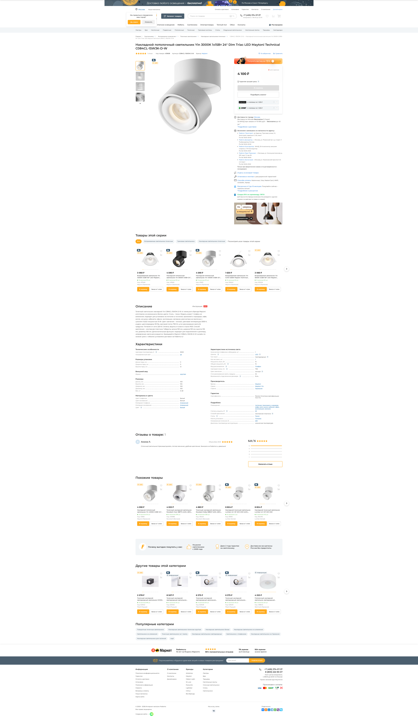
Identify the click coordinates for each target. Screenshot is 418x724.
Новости (139, 688)
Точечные (191, 30)
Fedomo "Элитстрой (246, 133)
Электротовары (207, 25)
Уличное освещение (165, 25)
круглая (183, 374)
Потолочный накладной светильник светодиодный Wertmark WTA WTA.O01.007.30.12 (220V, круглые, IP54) (267, 599)
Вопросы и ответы (142, 691)
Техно (257, 416)
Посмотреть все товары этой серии (244, 241)
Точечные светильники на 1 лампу (174, 634)
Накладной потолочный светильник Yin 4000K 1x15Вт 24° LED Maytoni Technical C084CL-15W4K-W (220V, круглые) (208, 277)
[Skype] (281, 709)
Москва (257, 117)
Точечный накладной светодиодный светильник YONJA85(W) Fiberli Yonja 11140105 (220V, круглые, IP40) (237, 599)
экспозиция (259, 409)
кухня (266, 407)
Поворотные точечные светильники (150, 629)
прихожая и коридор (270, 405)
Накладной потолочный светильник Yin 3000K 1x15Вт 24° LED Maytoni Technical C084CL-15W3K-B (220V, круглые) (178, 277)
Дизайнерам (277, 9)
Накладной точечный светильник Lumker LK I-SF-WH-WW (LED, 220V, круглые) (237, 511)
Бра (146, 30)
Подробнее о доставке (246, 127)
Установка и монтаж (245, 177)
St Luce (188, 682)
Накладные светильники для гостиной (151, 638)
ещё (172, 638)
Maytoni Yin (259, 386)
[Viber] (278, 709)
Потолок (258, 418)
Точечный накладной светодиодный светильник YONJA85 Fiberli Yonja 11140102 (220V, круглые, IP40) (207, 599)
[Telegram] (272, 709)
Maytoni (189, 676)
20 (256, 411)
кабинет (271, 407)
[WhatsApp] (275, 709)
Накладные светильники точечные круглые (184, 629)
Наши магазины (141, 694)
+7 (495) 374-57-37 (252, 15)
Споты (217, 30)
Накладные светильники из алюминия (248, 629)
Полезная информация (144, 685)
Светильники (208, 691)
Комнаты (241, 25)
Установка (235, 9)
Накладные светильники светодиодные (207, 634)
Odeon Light (190, 679)
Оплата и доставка (222, 9)
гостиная (258, 405)
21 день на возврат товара (248, 173)
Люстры (138, 30)
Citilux (188, 691)
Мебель (181, 25)
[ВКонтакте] (263, 709)
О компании (265, 9)
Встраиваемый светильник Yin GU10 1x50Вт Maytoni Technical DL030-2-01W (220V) (236, 277)
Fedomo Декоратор (246, 140)
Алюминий (184, 403)
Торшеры (266, 30)
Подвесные (167, 30)
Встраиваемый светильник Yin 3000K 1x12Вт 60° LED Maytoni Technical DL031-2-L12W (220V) (266, 277)
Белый (182, 407)
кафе (257, 407)
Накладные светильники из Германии (265, 634)
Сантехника (192, 25)
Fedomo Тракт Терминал (247, 153)
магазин (268, 409)
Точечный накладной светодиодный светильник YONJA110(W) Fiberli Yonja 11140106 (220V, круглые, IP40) (179, 599)
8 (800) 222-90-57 (273, 672)
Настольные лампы (252, 30)
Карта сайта (140, 697)
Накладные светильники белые (217, 629)
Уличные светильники (211, 685)
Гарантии (245, 9)
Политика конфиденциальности (147, 673)
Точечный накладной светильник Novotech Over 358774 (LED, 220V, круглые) (179, 511)
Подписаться (257, 660)
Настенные (155, 30)
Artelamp (189, 673)
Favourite (189, 685)
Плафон (258, 366)
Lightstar (189, 688)
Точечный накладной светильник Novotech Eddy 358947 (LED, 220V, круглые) (208, 511)
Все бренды (190, 694)
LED (256, 354)
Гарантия (139, 676)
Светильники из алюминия (147, 634)
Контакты (254, 9)
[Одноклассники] (266, 709)
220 (256, 421)
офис (277, 407)
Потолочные (179, 30)
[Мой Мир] (269, 709)
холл (261, 407)
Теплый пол (222, 25)
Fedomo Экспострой (246, 160)
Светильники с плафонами (236, 634)
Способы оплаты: (244, 180)
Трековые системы (205, 30)
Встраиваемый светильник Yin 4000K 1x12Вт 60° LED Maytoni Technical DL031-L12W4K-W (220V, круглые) (149, 277)
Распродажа (277, 25)
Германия (258, 388)
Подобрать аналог (258, 95)
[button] (140, 103)
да (181, 354)
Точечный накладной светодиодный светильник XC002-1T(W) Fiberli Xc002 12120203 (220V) (150, 599)
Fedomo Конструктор (246, 146)
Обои (232, 25)
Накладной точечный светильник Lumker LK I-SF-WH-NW (267, 511)
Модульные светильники (232, 30)
